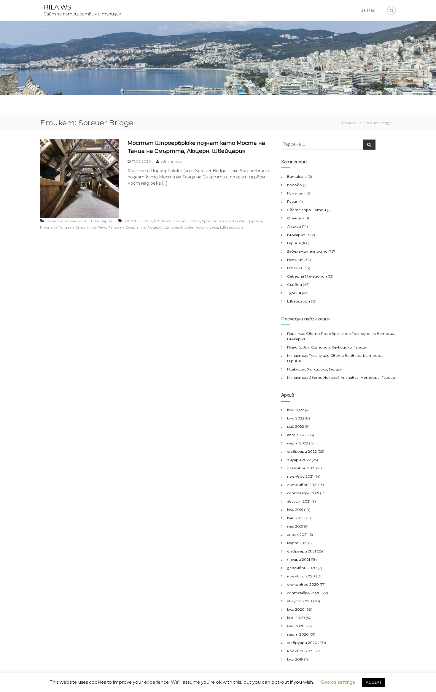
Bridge (146, 221)
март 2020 (298, 634)
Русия (292, 201)
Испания (295, 259)
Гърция (294, 243)
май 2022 (295, 426)
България (296, 234)
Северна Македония (307, 276)
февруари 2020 (302, 642)
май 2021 (295, 526)
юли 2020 (296, 609)
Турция (294, 293)
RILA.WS (57, 7)
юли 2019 (295, 659)
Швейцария (101, 221)
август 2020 (299, 601)
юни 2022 (295, 418)
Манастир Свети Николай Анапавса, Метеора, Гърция (341, 377)
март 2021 (297, 543)
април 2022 (297, 435)
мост (201, 227)
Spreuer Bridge (186, 221)
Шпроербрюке (178, 227)
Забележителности (67, 221)
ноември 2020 (301, 576)
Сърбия (294, 284)
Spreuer (209, 221)
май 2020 (296, 626)
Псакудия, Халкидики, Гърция (315, 369)
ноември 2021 (300, 476)
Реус (101, 227)
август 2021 (299, 501)
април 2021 (297, 534)
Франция (296, 218)
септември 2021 (303, 493)
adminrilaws (171, 161)
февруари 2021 (301, 551)
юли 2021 (295, 509)
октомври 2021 (302, 484)
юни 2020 (296, 617)
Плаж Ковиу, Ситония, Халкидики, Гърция (327, 347)
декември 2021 (301, 468)
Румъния (295, 193)
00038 (131, 221)
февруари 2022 (302, 451)
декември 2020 (302, 568)
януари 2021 (298, 559)
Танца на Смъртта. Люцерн (135, 227)
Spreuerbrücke (232, 221)
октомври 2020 (303, 584)
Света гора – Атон (306, 210)
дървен (255, 221)
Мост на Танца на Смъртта (67, 227)
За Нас (368, 10)
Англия (294, 226)
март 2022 (297, 443)
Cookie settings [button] (338, 682)
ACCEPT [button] (373, 682)
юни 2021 (295, 518)
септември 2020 (304, 592)
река (213, 227)
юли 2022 (295, 410)
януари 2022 (299, 459)
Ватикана (297, 176)
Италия (295, 268)
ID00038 (162, 221)
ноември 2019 (300, 651)
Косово (294, 185)
